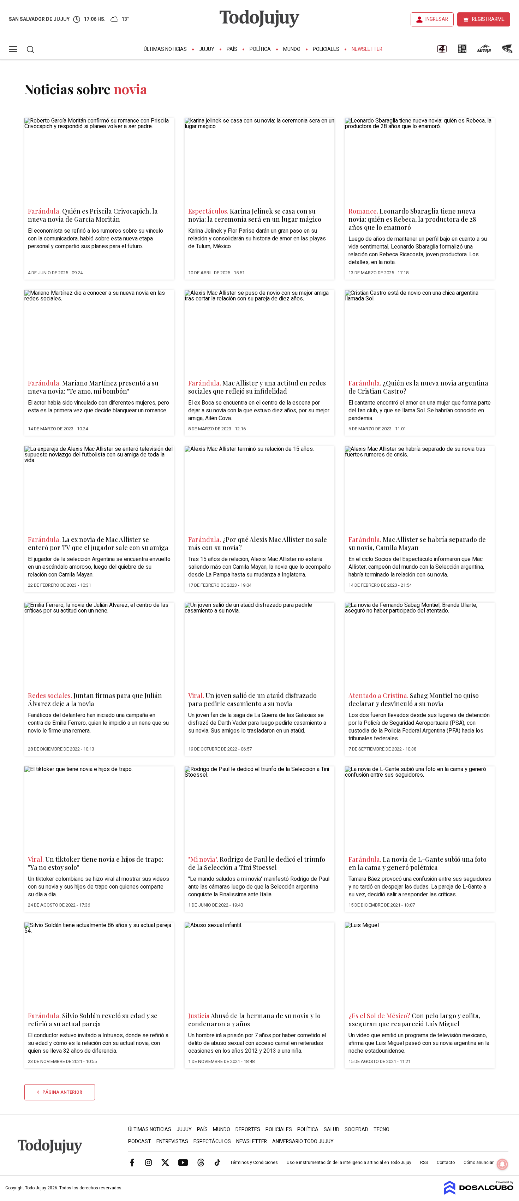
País (232, 49)
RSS (424, 1162)
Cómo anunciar (479, 1162)
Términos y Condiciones (254, 1162)
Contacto (446, 1162)
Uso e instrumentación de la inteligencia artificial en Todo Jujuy (349, 1162)
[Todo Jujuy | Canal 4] (441, 51)
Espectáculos (212, 1141)
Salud (331, 1129)
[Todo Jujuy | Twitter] (165, 1162)
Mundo (291, 49)
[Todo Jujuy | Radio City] (462, 51)
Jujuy (206, 49)
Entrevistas (172, 1141)
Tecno (381, 1129)
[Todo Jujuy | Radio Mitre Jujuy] (484, 51)
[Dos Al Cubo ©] (479, 1193)
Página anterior (60, 1092)
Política (260, 49)
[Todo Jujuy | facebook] (132, 1162)
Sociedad (356, 1129)
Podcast (139, 1141)
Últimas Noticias (165, 49)
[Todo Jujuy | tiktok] (217, 1162)
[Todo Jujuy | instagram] (149, 1162)
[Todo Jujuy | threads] (201, 1162)
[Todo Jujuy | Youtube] (183, 1162)
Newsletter (367, 49)
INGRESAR (436, 19)
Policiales (326, 49)
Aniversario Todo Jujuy (303, 1141)
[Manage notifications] (502, 1164)
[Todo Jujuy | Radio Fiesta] (508, 51)
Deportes (247, 1129)
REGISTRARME (488, 19)
